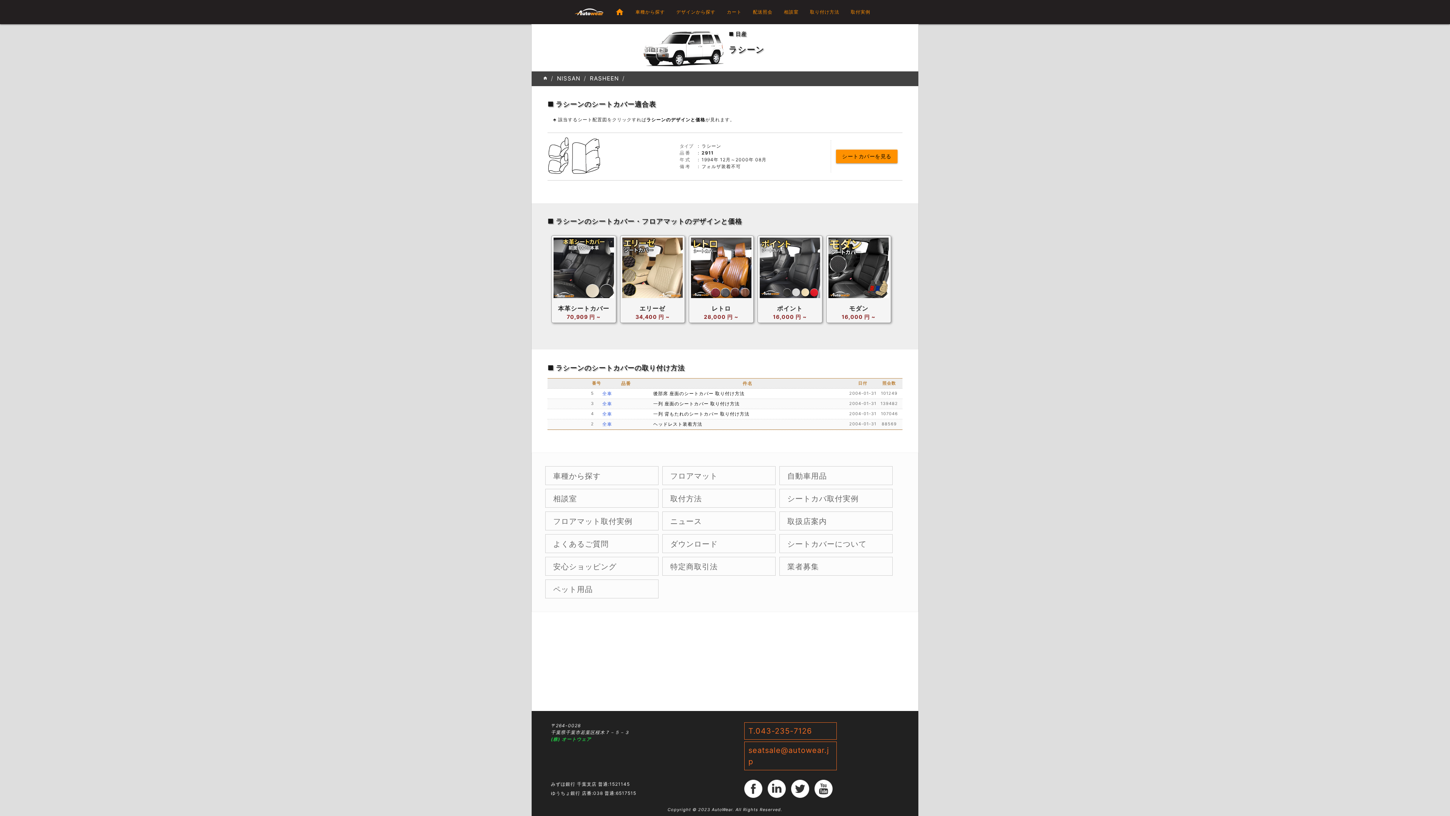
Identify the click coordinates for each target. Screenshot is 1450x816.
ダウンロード (694, 544)
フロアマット (694, 476)
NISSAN (568, 78)
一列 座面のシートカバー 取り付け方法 (696, 403)
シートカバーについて (827, 544)
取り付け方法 (824, 12)
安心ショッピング (585, 566)
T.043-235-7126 (780, 731)
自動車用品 (807, 476)
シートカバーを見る (867, 156)
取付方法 (686, 498)
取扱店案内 (807, 521)
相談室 (791, 12)
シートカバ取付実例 (823, 498)
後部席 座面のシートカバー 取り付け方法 (699, 393)
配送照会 (763, 12)
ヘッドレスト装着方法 (677, 424)
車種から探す (650, 12)
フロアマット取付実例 (592, 521)
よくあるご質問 (581, 544)
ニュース (686, 521)
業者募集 (803, 566)
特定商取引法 (694, 566)
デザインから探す (696, 12)
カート (734, 12)
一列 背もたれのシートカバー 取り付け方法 (701, 414)
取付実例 (860, 12)
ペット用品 (573, 589)
